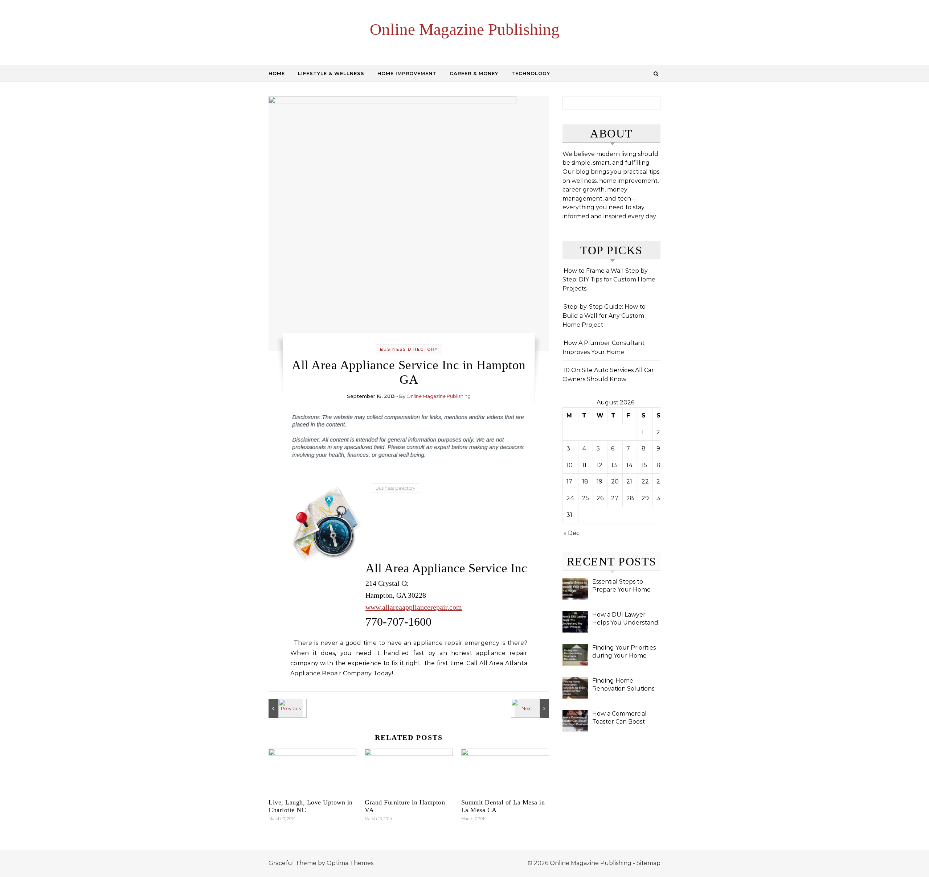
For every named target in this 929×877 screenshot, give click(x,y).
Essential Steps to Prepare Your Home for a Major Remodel (621, 586)
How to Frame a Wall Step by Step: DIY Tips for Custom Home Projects (608, 279)
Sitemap (648, 863)
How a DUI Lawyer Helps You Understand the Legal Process (625, 619)
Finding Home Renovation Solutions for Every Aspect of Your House (623, 685)
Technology (530, 73)
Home (277, 73)
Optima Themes (350, 863)
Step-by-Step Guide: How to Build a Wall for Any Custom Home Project (604, 315)
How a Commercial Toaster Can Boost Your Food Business (620, 718)
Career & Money (474, 73)
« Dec (572, 533)
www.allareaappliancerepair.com (413, 607)
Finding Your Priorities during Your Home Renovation (624, 652)
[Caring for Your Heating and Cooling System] (532, 708)
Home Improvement (407, 73)
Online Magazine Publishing (465, 29)
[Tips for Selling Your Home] (285, 708)
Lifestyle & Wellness (331, 73)
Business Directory (409, 349)
